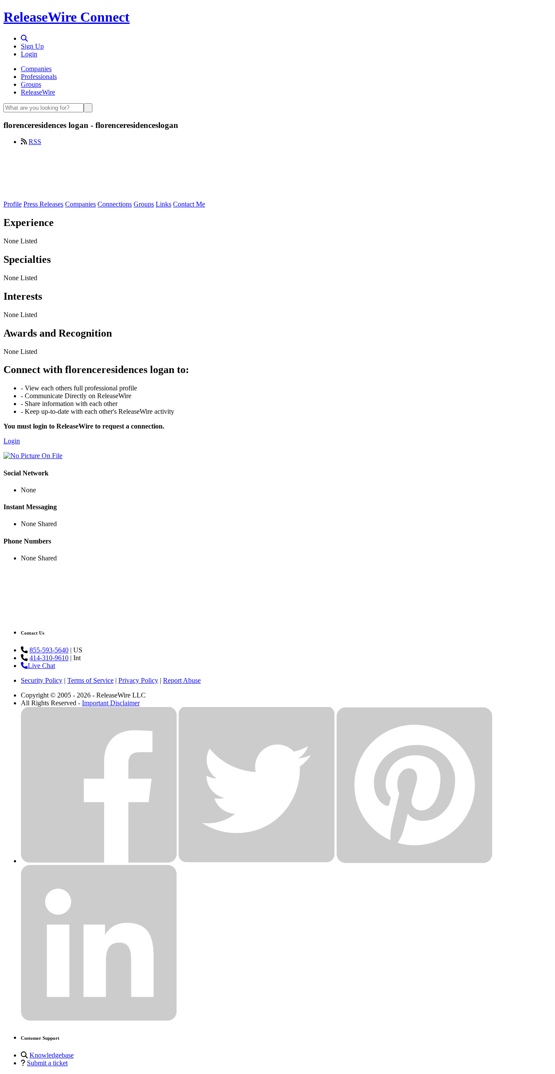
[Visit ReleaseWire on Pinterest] (414, 860)
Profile (12, 204)
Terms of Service (90, 680)
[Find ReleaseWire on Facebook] (99, 860)
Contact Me (189, 204)
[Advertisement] (277, 172)
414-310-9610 (49, 657)
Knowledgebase (51, 1055)
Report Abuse (182, 680)
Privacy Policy (138, 680)
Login (29, 54)
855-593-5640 (49, 650)
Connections (115, 204)
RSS (35, 141)
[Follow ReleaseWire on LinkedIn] (99, 1018)
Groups (31, 84)
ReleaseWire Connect (66, 17)
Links (163, 204)
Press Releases (43, 204)
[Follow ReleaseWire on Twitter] (257, 860)
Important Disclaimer (111, 703)
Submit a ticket (47, 1063)
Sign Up (32, 46)
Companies (36, 68)
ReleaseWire (38, 92)
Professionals (39, 76)
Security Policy (41, 680)
